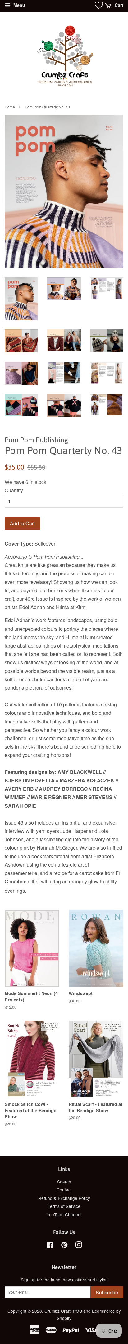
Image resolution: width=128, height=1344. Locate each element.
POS (77, 1311)
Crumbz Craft (57, 1311)
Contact (64, 1190)
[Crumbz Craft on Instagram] (78, 1246)
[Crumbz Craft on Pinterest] (64, 1246)
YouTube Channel (64, 1214)
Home (10, 106)
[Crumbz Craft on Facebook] (49, 1246)
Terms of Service (64, 1206)
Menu (18, 5)
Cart (118, 5)
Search (64, 1181)
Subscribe (107, 1292)
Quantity (14, 490)
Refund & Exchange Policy (64, 1198)
